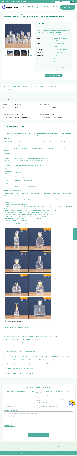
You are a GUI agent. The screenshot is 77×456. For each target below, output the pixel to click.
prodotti (13, 14)
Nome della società (45, 403)
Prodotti (30, 6)
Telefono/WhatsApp (45, 395)
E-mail (6, 395)
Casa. (22, 6)
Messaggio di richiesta (11, 410)
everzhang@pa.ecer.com (20, 1)
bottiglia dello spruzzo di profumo (27, 14)
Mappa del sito (60, 446)
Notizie (54, 6)
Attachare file (8, 425)
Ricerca (72, 1)
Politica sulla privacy (48, 446)
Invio (38, 435)
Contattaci (46, 6)
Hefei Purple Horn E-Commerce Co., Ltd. (39, 453)
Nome (5, 403)
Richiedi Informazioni (67, 7)
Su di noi (37, 7)
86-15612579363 (7, 1)
